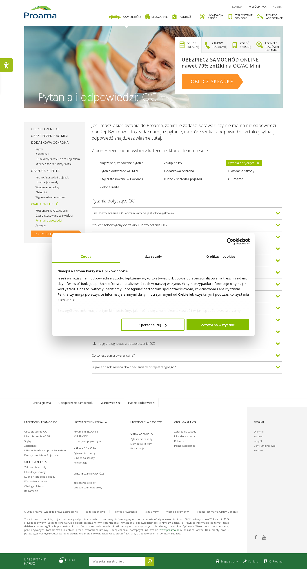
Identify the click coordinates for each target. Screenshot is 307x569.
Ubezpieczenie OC (45, 129)
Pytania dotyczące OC (244, 163)
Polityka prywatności (125, 511)
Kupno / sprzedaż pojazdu (52, 177)
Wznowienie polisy (47, 187)
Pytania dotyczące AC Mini (119, 171)
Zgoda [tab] (86, 256)
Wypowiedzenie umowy (51, 197)
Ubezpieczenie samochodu (75, 403)
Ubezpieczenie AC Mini (49, 136)
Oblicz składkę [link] (212, 81)
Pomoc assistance (185, 445)
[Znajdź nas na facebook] (256, 537)
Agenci (278, 6)
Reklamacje (31, 490)
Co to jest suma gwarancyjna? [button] (113, 355)
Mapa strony (229, 561)
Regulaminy (152, 511)
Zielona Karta (109, 187)
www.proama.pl (169, 530)
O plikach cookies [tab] (221, 256)
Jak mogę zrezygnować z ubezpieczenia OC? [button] (123, 343)
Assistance (42, 154)
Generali (232, 511)
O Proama (235, 179)
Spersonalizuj (150, 325)
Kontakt (238, 6)
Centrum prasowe (265, 445)
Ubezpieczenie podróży (87, 487)
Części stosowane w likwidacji (54, 215)
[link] (148, 16)
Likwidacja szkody (47, 182)
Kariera (258, 436)
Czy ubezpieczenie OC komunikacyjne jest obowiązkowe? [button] (133, 213)
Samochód (132, 17)
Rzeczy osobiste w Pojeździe (54, 164)
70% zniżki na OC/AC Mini (52, 211)
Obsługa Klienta (45, 171)
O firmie (259, 431)
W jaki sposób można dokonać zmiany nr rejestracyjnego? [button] (134, 367)
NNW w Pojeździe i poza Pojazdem (58, 159)
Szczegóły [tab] (153, 256)
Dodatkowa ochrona (50, 142)
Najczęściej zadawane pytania (121, 163)
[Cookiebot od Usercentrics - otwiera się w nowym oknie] (230, 241)
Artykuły (41, 225)
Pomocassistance (274, 16)
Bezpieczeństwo (95, 511)
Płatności (41, 192)
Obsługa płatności (34, 486)
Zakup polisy (173, 163)
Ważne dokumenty (177, 511)
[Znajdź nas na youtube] (264, 537)
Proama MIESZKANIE (85, 431)
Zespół (258, 441)
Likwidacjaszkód (215, 16)
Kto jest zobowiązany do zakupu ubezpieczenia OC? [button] (129, 225)
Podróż (185, 17)
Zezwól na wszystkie (218, 325)
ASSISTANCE (80, 436)
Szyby (39, 149)
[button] (188, 45)
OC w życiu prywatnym (87, 441)
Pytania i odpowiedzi (49, 220)
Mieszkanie (159, 17)
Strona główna (42, 403)
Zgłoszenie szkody (35, 467)
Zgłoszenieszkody (244, 16)
